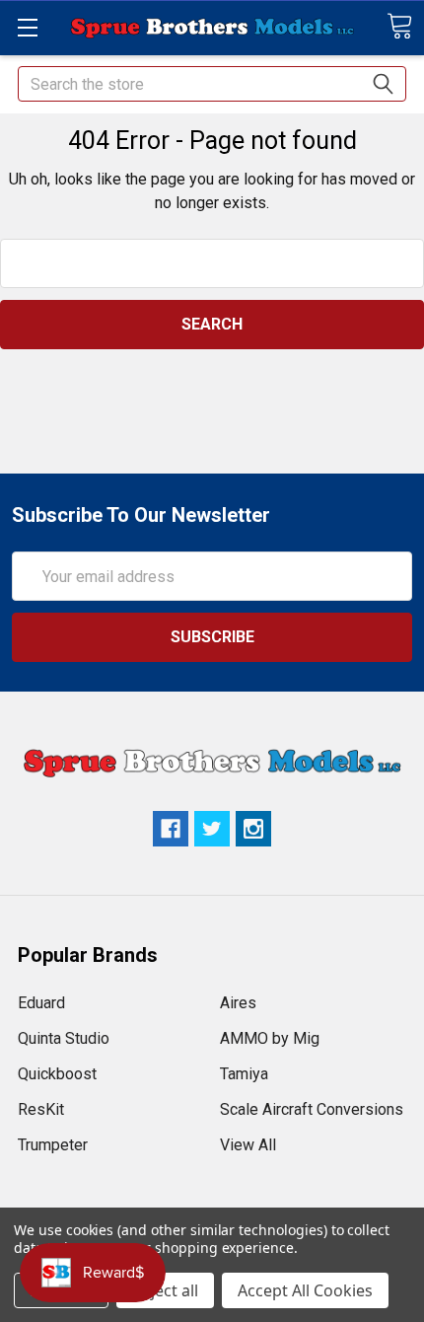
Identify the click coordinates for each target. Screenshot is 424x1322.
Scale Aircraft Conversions (311, 1109)
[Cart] (399, 26)
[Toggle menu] (27, 27)
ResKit (41, 1109)
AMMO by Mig (269, 1038)
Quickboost (57, 1074)
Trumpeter (53, 1145)
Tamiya (244, 1074)
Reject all (165, 1290)
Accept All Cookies (305, 1290)
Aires (238, 1002)
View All (248, 1145)
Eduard (41, 1002)
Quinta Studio (63, 1038)
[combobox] (212, 84)
